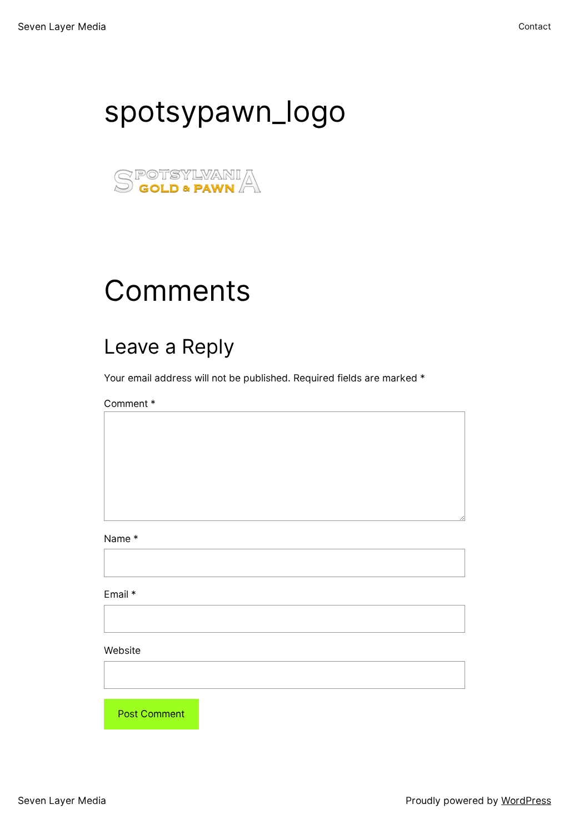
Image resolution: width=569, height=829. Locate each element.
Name (121, 538)
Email (120, 594)
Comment (130, 403)
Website (122, 650)
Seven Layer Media (62, 26)
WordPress (526, 800)
